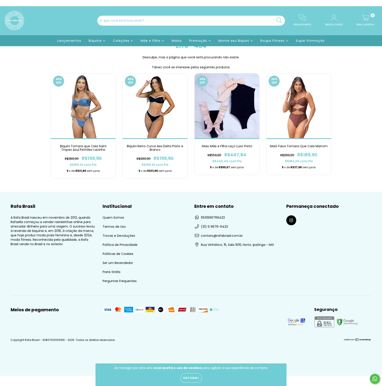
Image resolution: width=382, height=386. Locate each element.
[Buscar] (279, 20)
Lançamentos (69, 40)
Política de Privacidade (120, 245)
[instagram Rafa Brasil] (6, 3)
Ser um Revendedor (118, 263)
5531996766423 (213, 217)
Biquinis (96, 40)
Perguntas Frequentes (120, 281)
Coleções (121, 40)
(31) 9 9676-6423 (214, 226)
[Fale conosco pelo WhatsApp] (375, 379)
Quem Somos (113, 217)
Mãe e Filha (151, 40)
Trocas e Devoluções (119, 235)
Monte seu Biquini (234, 40)
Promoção (198, 40)
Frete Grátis (111, 272)
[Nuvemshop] (357, 340)
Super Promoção (310, 40)
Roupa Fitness (273, 40)
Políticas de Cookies (118, 254)
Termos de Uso (114, 226)
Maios (177, 40)
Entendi (191, 378)
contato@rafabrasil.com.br (222, 235)
